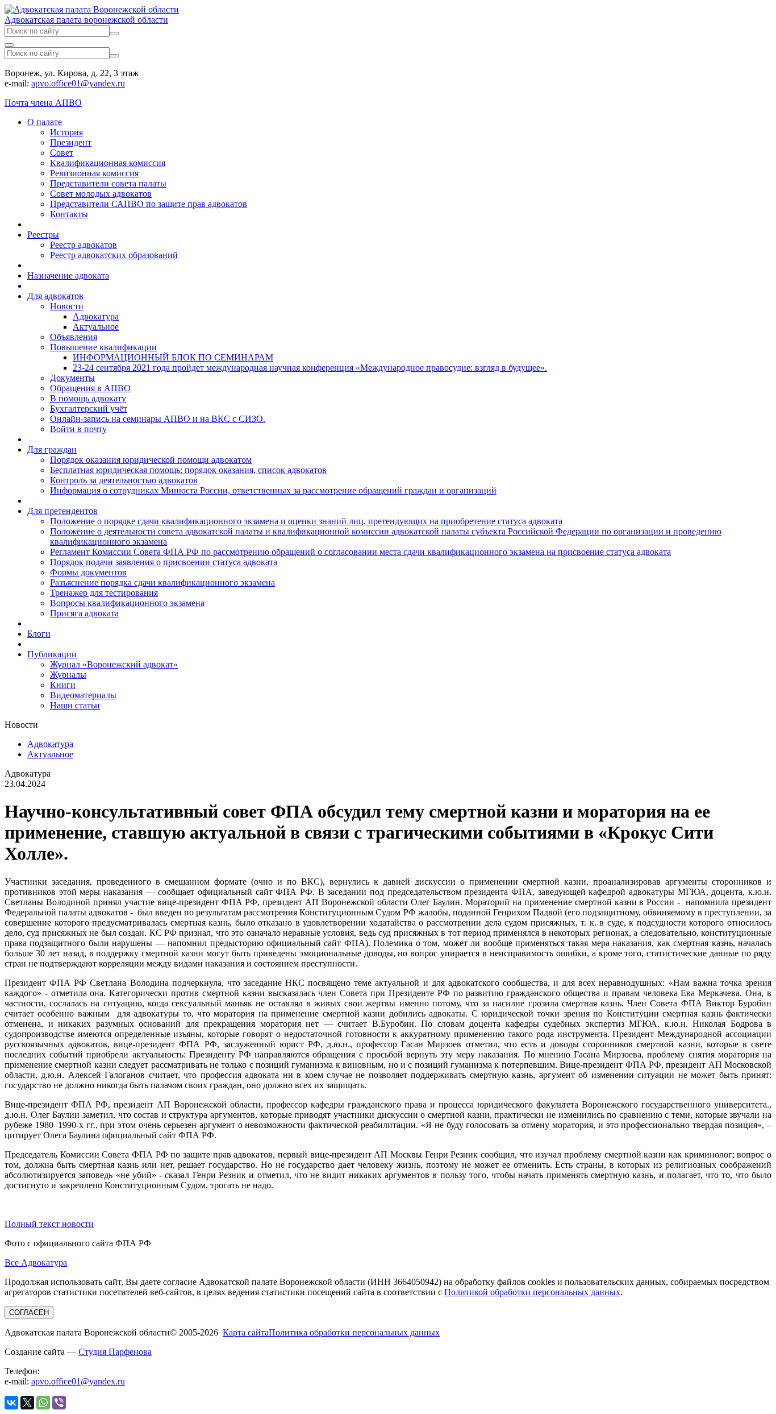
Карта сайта (246, 1332)
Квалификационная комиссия (107, 163)
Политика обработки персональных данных (354, 1332)
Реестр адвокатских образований (114, 255)
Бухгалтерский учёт (88, 408)
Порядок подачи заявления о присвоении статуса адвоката (163, 562)
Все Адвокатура (36, 1262)
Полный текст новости (49, 1224)
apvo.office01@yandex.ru (78, 83)
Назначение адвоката (68, 275)
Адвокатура (96, 316)
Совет (61, 152)
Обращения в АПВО (90, 388)
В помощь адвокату (88, 398)
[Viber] (59, 1402)
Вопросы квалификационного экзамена (127, 603)
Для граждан (52, 449)
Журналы (68, 674)
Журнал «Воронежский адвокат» (114, 664)
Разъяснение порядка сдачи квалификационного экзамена (162, 582)
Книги (63, 685)
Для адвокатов (55, 296)
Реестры (43, 234)
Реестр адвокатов (83, 245)
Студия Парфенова (115, 1352)
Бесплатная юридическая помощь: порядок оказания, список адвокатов (188, 470)
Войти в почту (78, 429)
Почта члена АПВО (43, 102)
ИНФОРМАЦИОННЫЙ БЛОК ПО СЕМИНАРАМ (173, 357)
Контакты (69, 214)
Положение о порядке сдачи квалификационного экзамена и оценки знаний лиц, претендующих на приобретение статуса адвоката (306, 521)
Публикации (52, 654)
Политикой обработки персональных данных (532, 1292)
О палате (44, 122)
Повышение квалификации (103, 347)
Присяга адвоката (84, 613)
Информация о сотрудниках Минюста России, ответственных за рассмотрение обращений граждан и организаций (273, 490)
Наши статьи (75, 705)
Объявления (73, 337)
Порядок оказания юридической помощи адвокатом (151, 460)
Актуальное (96, 326)
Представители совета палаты (108, 183)
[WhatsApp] (43, 1402)
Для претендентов (62, 511)
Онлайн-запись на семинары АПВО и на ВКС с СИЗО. (157, 419)
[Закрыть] (9, 45)
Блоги (39, 633)
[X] (27, 1402)
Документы (72, 378)
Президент (70, 142)
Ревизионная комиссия (94, 173)
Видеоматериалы (83, 695)
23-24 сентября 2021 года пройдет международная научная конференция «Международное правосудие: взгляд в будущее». (310, 367)
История (66, 132)
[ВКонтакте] (11, 1402)
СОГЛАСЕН (29, 1312)
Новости (67, 306)
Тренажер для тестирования (104, 593)
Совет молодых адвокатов (101, 193)
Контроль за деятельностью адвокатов (124, 480)
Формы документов (88, 572)
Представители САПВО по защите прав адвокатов (148, 204)
